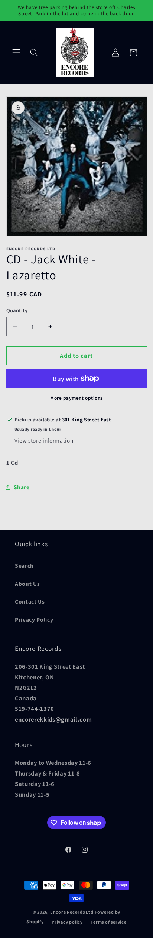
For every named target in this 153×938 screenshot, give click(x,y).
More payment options (76, 398)
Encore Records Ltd (72, 912)
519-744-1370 (34, 709)
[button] (16, 52)
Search (24, 565)
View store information (44, 440)
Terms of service (108, 922)
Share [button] (22, 487)
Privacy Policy (34, 619)
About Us (27, 583)
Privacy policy (67, 922)
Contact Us (30, 601)
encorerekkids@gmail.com (53, 719)
